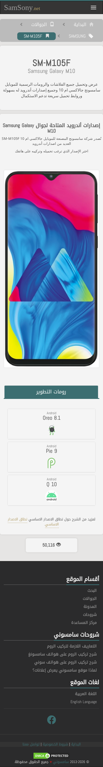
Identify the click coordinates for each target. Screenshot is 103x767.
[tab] (51, 424)
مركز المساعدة (84, 622)
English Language (83, 702)
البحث (92, 590)
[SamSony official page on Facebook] (51, 720)
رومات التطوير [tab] (51, 391)
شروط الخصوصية (55, 744)
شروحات (90, 614)
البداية (81, 25)
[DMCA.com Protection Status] (51, 756)
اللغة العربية (86, 694)
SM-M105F (34, 36)
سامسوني (61, 761)
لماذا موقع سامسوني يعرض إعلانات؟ (64, 670)
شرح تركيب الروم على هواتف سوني (65, 662)
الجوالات (40, 25)
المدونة (90, 606)
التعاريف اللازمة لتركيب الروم (72, 646)
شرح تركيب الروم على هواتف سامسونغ (62, 654)
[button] (52, 423)
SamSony (22, 7)
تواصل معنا (31, 744)
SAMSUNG (79, 36)
